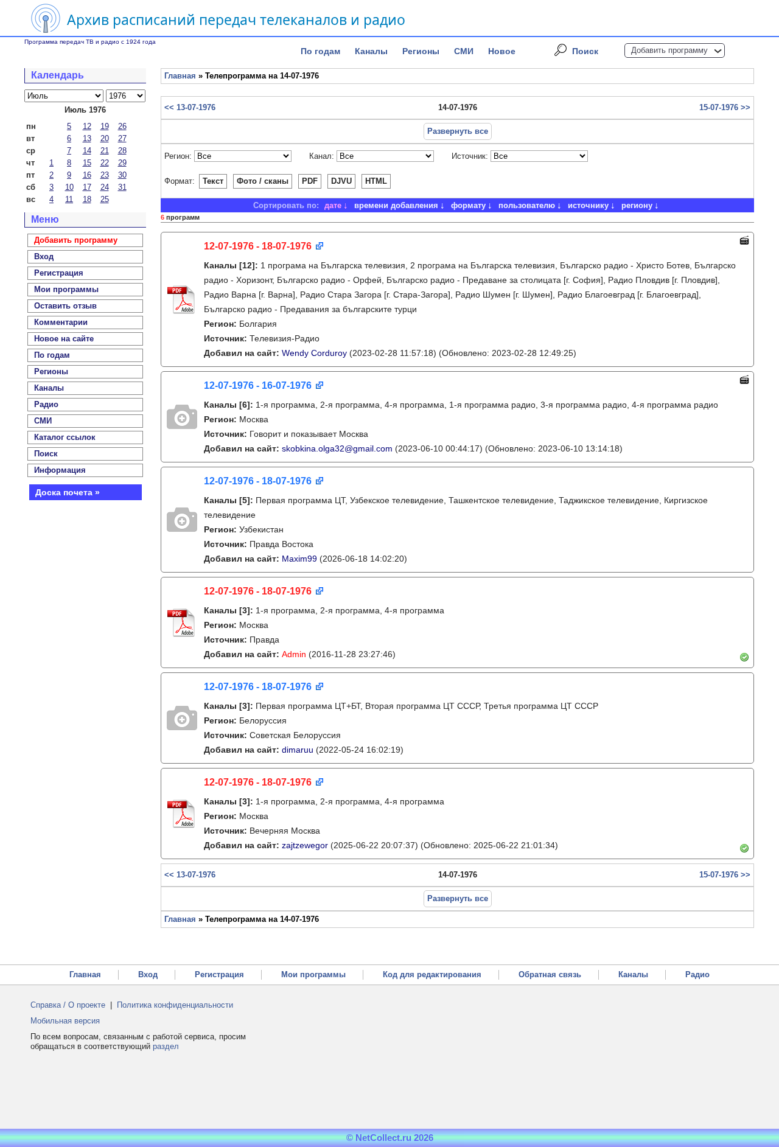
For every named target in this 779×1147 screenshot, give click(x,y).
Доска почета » (67, 492)
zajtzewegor (305, 845)
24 (104, 187)
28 (122, 150)
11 (69, 199)
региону (636, 205)
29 (122, 162)
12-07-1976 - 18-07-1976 (258, 246)
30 (122, 175)
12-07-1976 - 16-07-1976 (258, 385)
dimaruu (297, 750)
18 (87, 199)
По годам (320, 51)
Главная (180, 75)
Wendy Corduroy (314, 353)
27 (122, 138)
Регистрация (219, 974)
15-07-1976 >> (724, 107)
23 (104, 175)
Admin (294, 654)
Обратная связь (550, 974)
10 (69, 187)
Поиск (585, 51)
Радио (46, 404)
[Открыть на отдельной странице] (318, 246)
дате (332, 205)
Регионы (420, 51)
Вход (148, 974)
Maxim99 (299, 558)
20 (104, 138)
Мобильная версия (65, 1020)
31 (122, 187)
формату (468, 205)
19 (104, 126)
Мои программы (66, 289)
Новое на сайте (64, 338)
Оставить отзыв (65, 305)
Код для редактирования (432, 974)
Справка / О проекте (67, 1004)
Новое (501, 51)
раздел (166, 1046)
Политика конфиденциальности (175, 1004)
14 (87, 150)
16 (87, 175)
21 (104, 150)
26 (122, 126)
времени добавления (396, 205)
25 (104, 199)
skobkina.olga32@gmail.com (337, 448)
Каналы (371, 51)
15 (87, 162)
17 (87, 187)
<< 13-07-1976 (189, 107)
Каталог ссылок (65, 437)
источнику (588, 205)
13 (87, 138)
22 (104, 162)
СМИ (463, 51)
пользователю (526, 205)
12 (87, 126)
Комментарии (61, 322)
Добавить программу (669, 50)
